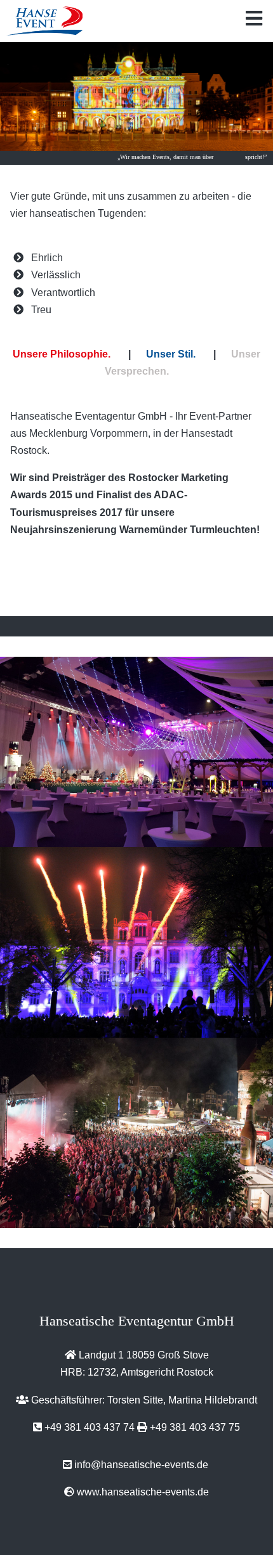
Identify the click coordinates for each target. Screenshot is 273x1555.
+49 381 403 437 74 (89, 1427)
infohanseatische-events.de (141, 1464)
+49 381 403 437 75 (195, 1427)
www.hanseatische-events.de (143, 1492)
